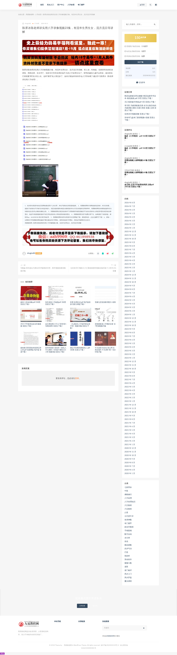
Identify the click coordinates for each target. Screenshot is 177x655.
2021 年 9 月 (130, 416)
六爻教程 (128, 509)
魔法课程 (128, 581)
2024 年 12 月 (130, 275)
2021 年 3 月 (130, 437)
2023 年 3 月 (130, 351)
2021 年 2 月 (130, 441)
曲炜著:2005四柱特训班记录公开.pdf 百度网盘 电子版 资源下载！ (30, 350)
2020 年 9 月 (130, 459)
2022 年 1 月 (130, 401)
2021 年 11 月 (130, 408)
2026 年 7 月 (130, 206)
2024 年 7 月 (130, 293)
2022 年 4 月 (130, 390)
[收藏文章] (98, 253)
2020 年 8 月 (130, 463)
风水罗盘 (128, 577)
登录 (77, 378)
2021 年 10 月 (130, 412)
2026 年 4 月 (130, 217)
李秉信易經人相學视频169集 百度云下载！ (140, 161)
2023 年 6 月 (130, 340)
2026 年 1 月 (130, 228)
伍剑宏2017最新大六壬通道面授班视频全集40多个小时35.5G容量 (93, 269)
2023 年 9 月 (130, 329)
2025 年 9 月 (130, 242)
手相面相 (128, 531)
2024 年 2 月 (130, 311)
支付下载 (140, 62)
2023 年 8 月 (130, 333)
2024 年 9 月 (130, 286)
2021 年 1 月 (130, 444)
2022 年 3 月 (130, 394)
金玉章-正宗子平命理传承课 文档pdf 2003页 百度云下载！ (139, 186)
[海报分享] (112, 253)
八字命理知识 (130, 502)
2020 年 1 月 (130, 473)
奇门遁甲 (81, 5)
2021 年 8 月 (130, 419)
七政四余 (128, 487)
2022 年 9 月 (130, 372)
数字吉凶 (128, 534)
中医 (126, 491)
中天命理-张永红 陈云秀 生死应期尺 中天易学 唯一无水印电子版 (105, 350)
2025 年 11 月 (130, 235)
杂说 (126, 541)
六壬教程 (128, 505)
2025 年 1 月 (130, 271)
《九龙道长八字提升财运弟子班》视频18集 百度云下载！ (80, 326)
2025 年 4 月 (130, 260)
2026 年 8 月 (130, 203)
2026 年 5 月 (130, 213)
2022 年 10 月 (130, 369)
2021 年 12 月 (130, 405)
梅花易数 (128, 545)
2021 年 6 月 (130, 426)
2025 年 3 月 (130, 264)
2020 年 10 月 (130, 455)
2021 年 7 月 (130, 423)
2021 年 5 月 (130, 430)
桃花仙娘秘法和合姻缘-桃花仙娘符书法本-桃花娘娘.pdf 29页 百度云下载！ (140, 97)
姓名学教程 (129, 527)
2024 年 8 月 (130, 289)
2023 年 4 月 (130, 347)
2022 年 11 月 (130, 365)
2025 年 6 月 (130, 253)
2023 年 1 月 (130, 358)
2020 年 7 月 (130, 466)
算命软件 (128, 559)
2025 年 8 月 (130, 246)
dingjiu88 (31, 253)
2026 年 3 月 (130, 221)
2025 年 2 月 (130, 268)
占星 (126, 512)
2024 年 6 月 (130, 296)
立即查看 (82, 606)
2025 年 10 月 (130, 239)
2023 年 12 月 (130, 318)
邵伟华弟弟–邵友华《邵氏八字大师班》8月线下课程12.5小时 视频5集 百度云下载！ (55, 350)
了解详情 (95, 606)
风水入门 (50, 5)
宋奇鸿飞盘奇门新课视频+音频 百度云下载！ (140, 119)
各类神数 (128, 520)
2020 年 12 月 (130, 448)
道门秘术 (128, 570)
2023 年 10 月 (130, 325)
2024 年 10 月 (130, 282)
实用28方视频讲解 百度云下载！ (138, 114)
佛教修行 (128, 494)
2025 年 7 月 (130, 250)
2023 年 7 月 (130, 336)
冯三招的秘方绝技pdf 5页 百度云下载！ (140, 102)
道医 (126, 567)
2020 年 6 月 (130, 470)
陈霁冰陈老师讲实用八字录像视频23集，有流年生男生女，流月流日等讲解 (57, 223)
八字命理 (71, 5)
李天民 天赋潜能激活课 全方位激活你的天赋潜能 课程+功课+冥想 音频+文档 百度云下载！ (140, 108)
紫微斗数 (128, 563)
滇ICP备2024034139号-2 (110, 645)
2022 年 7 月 (130, 380)
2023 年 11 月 (130, 322)
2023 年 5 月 (130, 343)
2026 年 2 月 (130, 224)
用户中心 (60, 5)
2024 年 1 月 (130, 315)
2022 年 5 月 (130, 387)
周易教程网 (30, 14)
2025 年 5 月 (130, 257)
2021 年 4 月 (130, 434)
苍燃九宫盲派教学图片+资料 (105, 302)
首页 (42, 5)
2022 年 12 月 (130, 361)
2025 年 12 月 (130, 231)
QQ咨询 (141, 82)
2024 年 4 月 (130, 304)
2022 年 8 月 (130, 376)
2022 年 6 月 (130, 383)
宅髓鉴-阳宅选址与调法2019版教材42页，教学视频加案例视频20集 (43, 269)
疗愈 (126, 552)
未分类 (127, 538)
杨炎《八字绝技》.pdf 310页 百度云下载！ (140, 137)
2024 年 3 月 (130, 307)
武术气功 (128, 549)
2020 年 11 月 (130, 452)
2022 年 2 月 (130, 398)
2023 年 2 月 (130, 354)
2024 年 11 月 (130, 278)
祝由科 (127, 556)
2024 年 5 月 (130, 300)
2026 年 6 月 (130, 210)
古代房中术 (129, 516)
